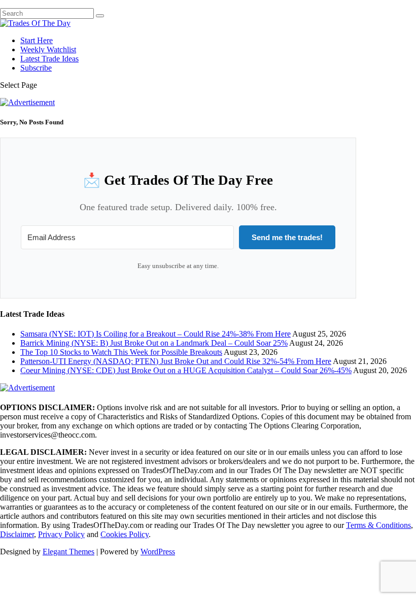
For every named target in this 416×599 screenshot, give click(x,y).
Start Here (36, 40)
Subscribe (36, 67)
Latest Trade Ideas (49, 58)
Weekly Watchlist (48, 49)
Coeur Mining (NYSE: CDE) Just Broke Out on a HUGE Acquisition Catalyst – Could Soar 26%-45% (186, 370)
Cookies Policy (124, 534)
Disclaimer (17, 534)
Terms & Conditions (378, 525)
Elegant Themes (68, 551)
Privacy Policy (61, 534)
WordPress (158, 551)
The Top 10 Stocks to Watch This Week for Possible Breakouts (121, 352)
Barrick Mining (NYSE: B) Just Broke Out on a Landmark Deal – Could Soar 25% (154, 343)
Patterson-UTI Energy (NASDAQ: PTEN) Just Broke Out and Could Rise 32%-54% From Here (175, 361)
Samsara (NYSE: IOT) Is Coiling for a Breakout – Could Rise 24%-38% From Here (155, 333)
